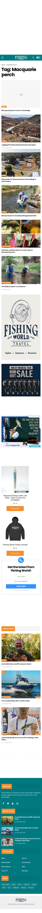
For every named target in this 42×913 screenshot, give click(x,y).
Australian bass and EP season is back (16, 664)
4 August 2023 (7, 255)
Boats (13, 884)
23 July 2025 (6, 184)
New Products (6, 866)
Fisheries (26, 884)
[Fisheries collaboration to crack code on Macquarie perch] (21, 234)
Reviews (25, 871)
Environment (6, 246)
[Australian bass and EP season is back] (21, 647)
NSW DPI (16, 887)
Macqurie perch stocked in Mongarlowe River (19, 216)
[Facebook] (3, 803)
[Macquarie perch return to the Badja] (21, 94)
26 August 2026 (7, 667)
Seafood (23, 887)
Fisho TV (4, 871)
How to (24, 858)
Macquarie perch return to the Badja (15, 110)
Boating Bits (6, 697)
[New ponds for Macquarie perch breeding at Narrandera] (21, 163)
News (4, 106)
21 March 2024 (7, 218)
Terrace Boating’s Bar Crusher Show (15, 701)
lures (9, 887)
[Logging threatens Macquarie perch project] (21, 128)
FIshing (34, 884)
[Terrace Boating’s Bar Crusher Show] (21, 684)
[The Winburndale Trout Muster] (21, 270)
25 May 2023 (6, 289)
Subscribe (21, 586)
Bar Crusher (5, 884)
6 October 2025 (7, 147)
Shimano (31, 887)
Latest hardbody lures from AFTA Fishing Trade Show (28, 840)
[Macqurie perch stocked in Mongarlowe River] (21, 199)
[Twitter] (8, 803)
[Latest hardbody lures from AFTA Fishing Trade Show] (21, 721)
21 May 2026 (6, 113)
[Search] (33, 57)
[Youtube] (13, 803)
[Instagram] (17, 803)
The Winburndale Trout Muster (13, 287)
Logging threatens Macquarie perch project (18, 145)
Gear (4, 734)
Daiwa (19, 884)
